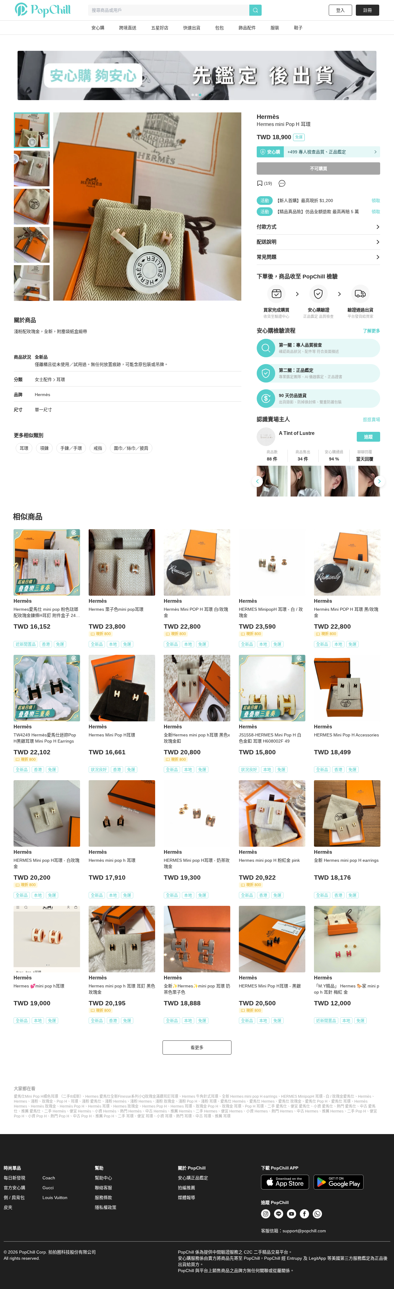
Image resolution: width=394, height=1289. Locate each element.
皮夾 (8, 1207)
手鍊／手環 (71, 448)
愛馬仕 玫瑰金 (289, 1101)
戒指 (98, 448)
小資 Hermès (105, 1111)
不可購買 (318, 168)
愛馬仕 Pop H (316, 1101)
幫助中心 (103, 1177)
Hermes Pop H (154, 1106)
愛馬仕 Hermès (233, 1101)
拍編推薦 (186, 1187)
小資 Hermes (257, 1111)
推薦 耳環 (223, 1116)
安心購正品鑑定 (193, 1177)
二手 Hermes (206, 1111)
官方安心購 (14, 1187)
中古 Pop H (82, 1116)
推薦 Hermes (333, 1111)
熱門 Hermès (131, 1111)
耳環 (60, 379)
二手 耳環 (126, 1116)
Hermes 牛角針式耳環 (200, 1096)
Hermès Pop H (72, 1106)
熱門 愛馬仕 (346, 1106)
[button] (272, 456)
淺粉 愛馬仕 (91, 1101)
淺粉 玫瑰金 (165, 1101)
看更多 (197, 1047)
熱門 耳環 (184, 1116)
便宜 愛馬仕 (300, 1106)
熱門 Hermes (282, 1111)
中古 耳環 (203, 1116)
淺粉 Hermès (116, 1101)
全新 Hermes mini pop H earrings (249, 1096)
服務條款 (103, 1197)
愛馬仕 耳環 (341, 1101)
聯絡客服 (103, 1187)
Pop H (62, 1101)
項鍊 (44, 448)
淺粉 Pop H (188, 1101)
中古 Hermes (307, 1111)
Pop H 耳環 (254, 1106)
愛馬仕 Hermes (262, 1101)
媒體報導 (186, 1197)
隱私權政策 (105, 1207)
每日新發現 (14, 1177)
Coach (48, 1177)
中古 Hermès (156, 1111)
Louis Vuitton (54, 1197)
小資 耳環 (164, 1116)
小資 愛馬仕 (323, 1106)
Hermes (20, 1101)
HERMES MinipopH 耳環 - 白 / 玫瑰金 (312, 1096)
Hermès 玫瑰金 (43, 1106)
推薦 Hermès (181, 1111)
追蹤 (368, 436)
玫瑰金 (47, 1101)
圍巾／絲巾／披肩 (131, 448)
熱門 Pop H (59, 1116)
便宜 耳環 (145, 1116)
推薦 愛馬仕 (31, 1111)
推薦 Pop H (104, 1116)
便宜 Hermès (80, 1111)
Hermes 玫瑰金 (126, 1106)
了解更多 (371, 330)
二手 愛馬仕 (277, 1106)
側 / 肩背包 (14, 1197)
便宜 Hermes (232, 1111)
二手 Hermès (55, 1111)
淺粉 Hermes (141, 1101)
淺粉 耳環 (209, 1101)
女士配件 (43, 379)
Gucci (48, 1187)
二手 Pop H (356, 1111)
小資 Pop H (37, 1116)
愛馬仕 (348, 1096)
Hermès (42, 394)
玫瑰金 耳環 (231, 1106)
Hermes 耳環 (181, 1106)
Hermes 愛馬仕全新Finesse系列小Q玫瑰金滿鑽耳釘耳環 (131, 1096)
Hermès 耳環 (99, 1106)
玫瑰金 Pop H (207, 1106)
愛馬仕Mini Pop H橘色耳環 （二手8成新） (48, 1096)
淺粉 (34, 1101)
